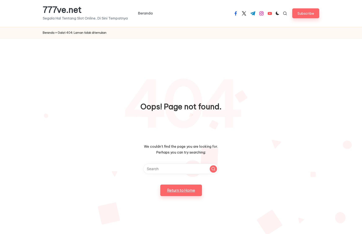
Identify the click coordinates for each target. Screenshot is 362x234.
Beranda (48, 33)
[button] (305, 13)
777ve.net (62, 9)
